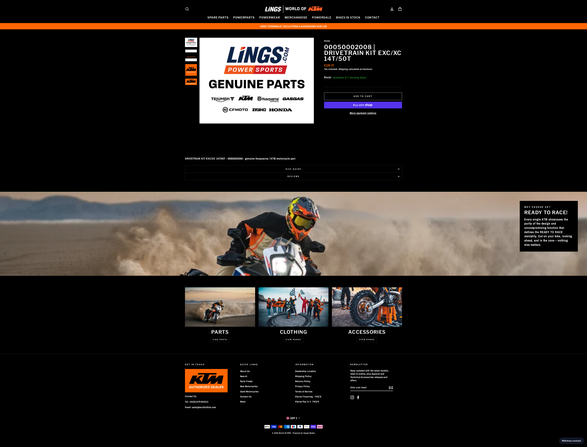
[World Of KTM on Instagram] (352, 397)
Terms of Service (303, 391)
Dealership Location (305, 371)
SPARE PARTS (218, 17)
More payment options (363, 113)
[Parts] (220, 307)
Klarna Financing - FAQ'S (308, 396)
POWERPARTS (244, 17)
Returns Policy (302, 381)
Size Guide (293, 169)
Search (243, 376)
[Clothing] (293, 307)
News (243, 401)
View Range (293, 339)
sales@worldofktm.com (204, 407)
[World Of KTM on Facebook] (358, 397)
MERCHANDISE (296, 17)
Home (327, 40)
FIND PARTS (220, 339)
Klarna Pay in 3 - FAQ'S (307, 401)
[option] (293, 26)
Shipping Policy (303, 376)
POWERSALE (321, 17)
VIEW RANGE (367, 339)
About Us (245, 371)
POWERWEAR (269, 17)
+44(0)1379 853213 (198, 401)
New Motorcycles (249, 386)
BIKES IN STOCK (348, 17)
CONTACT (372, 17)
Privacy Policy (302, 386)
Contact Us (190, 396)
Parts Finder (246, 381)
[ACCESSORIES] (367, 307)
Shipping (343, 69)
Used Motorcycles (249, 391)
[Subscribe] (391, 388)
